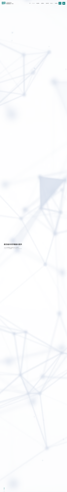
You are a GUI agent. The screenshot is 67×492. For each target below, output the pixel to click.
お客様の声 (47, 3)
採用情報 (56, 3)
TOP (30, 3)
